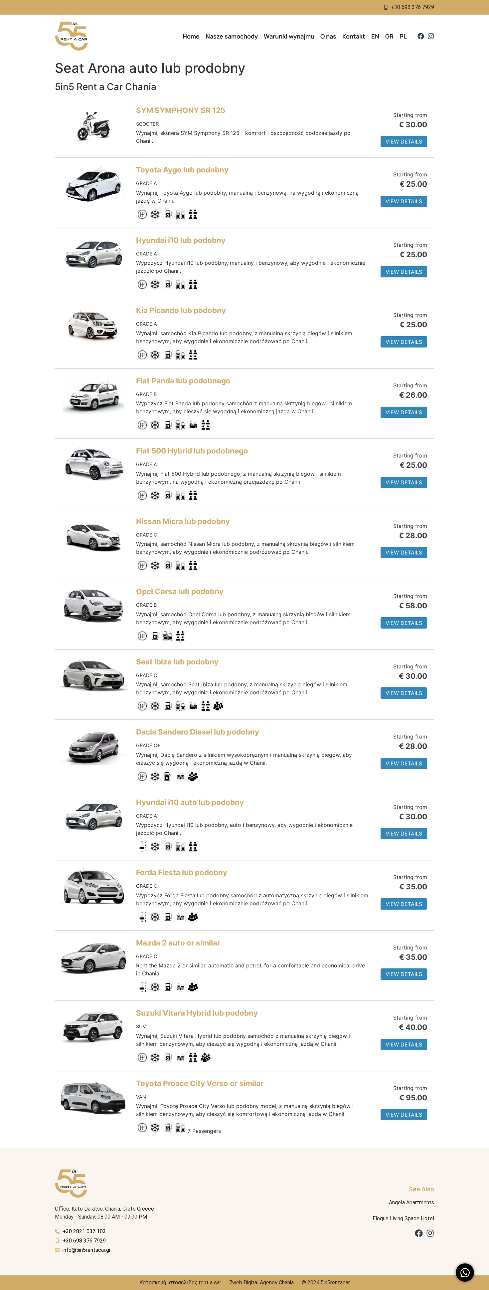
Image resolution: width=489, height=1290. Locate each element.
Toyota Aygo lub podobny (182, 169)
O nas (328, 36)
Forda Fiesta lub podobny (181, 872)
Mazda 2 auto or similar (178, 942)
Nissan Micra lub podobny (183, 521)
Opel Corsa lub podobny (180, 591)
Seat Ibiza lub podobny (177, 661)
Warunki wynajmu (289, 36)
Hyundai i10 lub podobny (181, 240)
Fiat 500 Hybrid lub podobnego (192, 450)
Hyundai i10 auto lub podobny (190, 802)
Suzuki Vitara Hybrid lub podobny (197, 1012)
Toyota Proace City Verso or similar (199, 1083)
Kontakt (353, 36)
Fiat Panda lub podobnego (183, 380)
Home (191, 36)
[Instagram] (430, 36)
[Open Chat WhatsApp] (465, 1272)
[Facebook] (420, 36)
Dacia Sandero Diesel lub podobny (197, 731)
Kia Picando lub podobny (181, 310)
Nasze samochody (232, 36)
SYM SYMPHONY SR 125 (180, 110)
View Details (404, 141)
